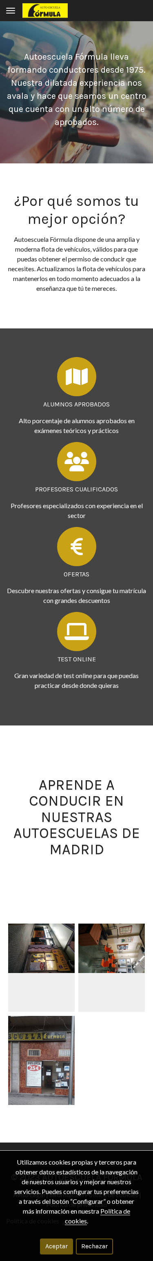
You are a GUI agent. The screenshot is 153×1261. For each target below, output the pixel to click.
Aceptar (56, 1246)
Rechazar (94, 1246)
